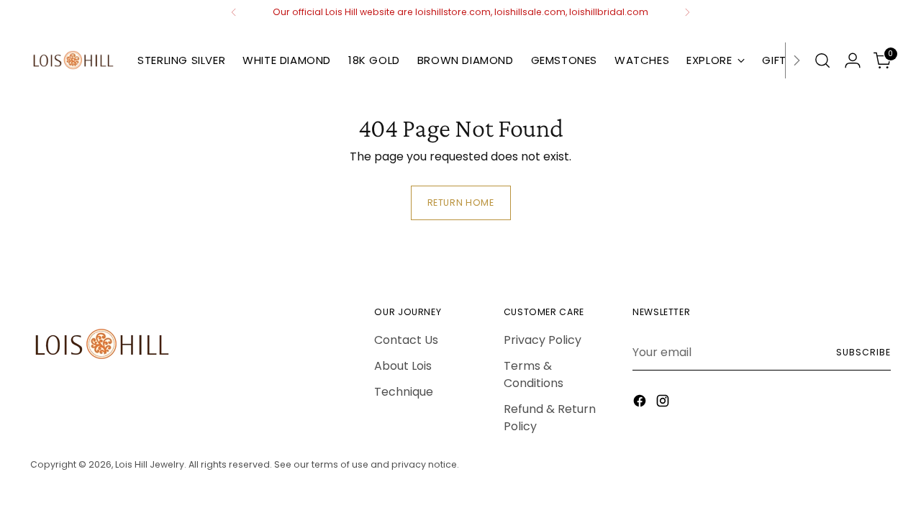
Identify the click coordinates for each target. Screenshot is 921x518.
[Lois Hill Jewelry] (73, 60)
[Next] (687, 12)
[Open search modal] (822, 60)
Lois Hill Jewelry (149, 464)
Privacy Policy (542, 340)
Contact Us (406, 340)
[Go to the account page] (852, 60)
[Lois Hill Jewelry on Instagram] (664, 403)
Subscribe (863, 352)
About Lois (403, 366)
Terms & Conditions (533, 374)
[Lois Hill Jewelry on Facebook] (641, 403)
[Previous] (234, 12)
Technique (403, 391)
